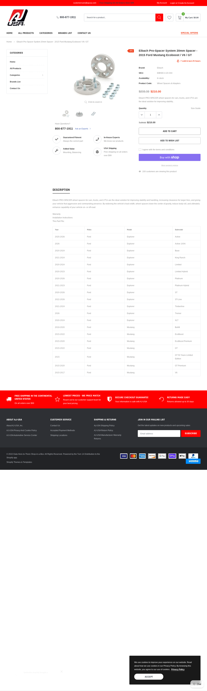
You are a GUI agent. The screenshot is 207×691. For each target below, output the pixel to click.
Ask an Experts (82, 128)
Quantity (143, 108)
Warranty (56, 214)
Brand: (142, 68)
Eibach (160, 68)
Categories (46, 33)
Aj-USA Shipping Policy (104, 425)
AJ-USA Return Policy (103, 430)
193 (144, 171)
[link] (169, 17)
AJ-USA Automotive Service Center (21, 435)
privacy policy (178, 669)
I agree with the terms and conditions (158, 149)
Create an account (186, 3)
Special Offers (189, 33)
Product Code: (145, 83)
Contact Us (55, 425)
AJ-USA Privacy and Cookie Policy (21, 430)
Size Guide (196, 108)
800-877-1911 (68, 17)
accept (149, 677)
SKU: (141, 73)
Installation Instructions (63, 217)
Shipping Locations (58, 435)
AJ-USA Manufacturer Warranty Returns (107, 437)
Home (9, 33)
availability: (144, 78)
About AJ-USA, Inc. (14, 425)
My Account (162, 3)
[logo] (20, 17)
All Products (26, 33)
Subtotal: (143, 122)
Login (172, 3)
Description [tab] (61, 190)
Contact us (84, 33)
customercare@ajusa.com (84, 3)
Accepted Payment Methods (62, 430)
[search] (159, 17)
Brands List (65, 33)
